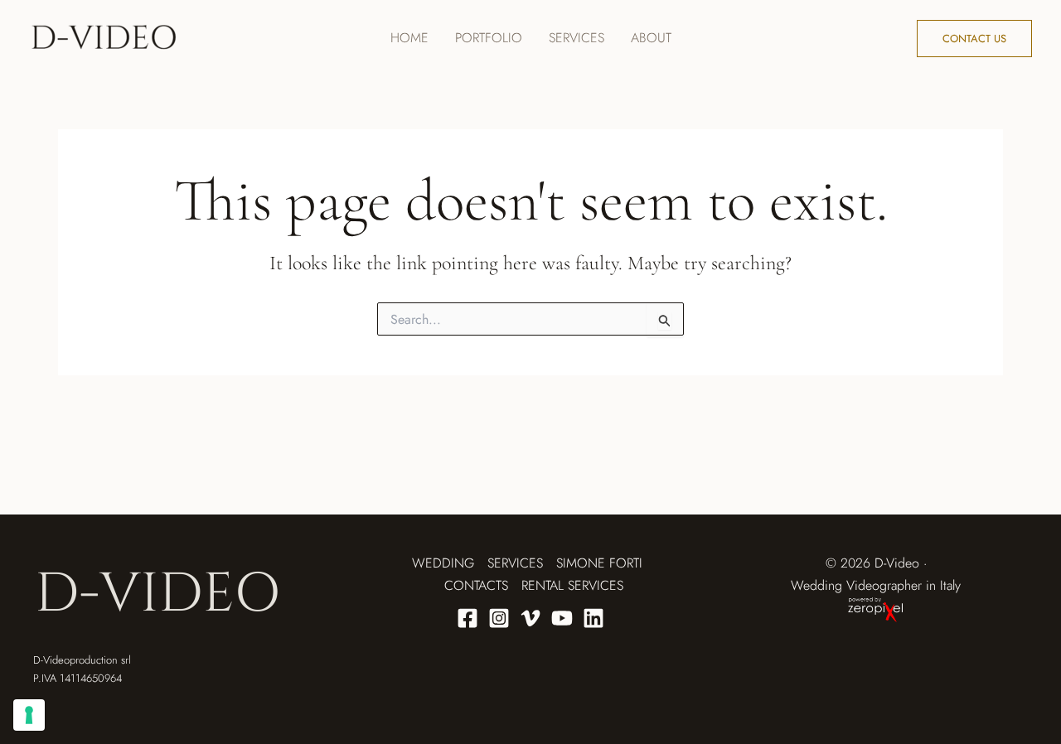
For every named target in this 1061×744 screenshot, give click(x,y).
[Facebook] (467, 618)
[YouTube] (562, 618)
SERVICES (515, 562)
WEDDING (443, 562)
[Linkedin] (593, 618)
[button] (974, 38)
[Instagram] (499, 618)
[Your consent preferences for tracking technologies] (29, 715)
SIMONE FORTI (599, 562)
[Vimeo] (530, 618)
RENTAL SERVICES (572, 585)
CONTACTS (476, 585)
